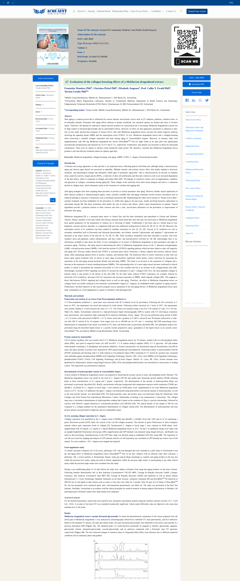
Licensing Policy (192, 162)
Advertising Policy (193, 180)
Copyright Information (194, 154)
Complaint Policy (192, 218)
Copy (53, 200)
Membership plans (120, 11)
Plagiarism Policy (192, 146)
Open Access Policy (139, 11)
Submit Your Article (197, 11)
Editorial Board (103, 11)
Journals (91, 11)
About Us (81, 11)
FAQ (231, 3)
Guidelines (156, 11)
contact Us (171, 11)
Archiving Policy (192, 226)
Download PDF (198, 84)
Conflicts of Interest (193, 138)
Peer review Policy (193, 188)
